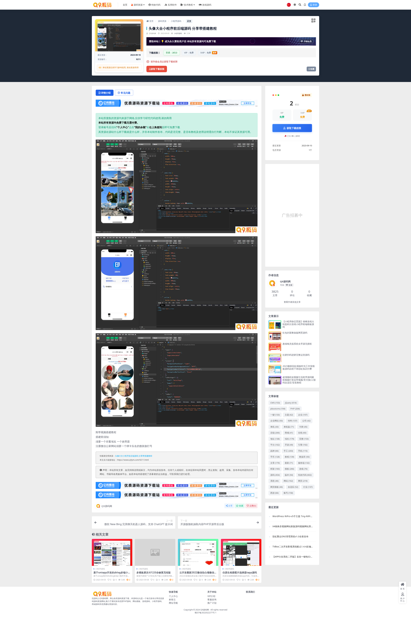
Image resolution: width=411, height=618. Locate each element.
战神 (274, 450)
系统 (274, 480)
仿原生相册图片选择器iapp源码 (240, 572)
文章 (275, 462)
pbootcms (277, 408)
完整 (304, 438)
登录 (315, 5)
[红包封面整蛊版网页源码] (274, 335)
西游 (274, 492)
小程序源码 (176, 21)
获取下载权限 (157, 69)
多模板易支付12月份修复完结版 (153, 572)
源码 (275, 474)
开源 (289, 444)
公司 (306, 420)
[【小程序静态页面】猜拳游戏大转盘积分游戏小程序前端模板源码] (274, 324)
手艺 (275, 456)
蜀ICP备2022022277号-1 (205, 612)
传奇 (292, 420)
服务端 (304, 462)
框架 (275, 468)
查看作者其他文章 (292, 302)
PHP (295, 408)
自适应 (293, 486)
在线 (302, 432)
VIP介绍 (211, 596)
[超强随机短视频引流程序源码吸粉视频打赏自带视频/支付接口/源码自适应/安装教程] (274, 380)
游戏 (303, 468)
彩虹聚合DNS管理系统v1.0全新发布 (290, 536)
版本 (289, 474)
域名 (289, 438)
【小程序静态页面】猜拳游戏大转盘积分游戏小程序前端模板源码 (298, 324)
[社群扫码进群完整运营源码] (274, 358)
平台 (275, 444)
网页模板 (276, 486)
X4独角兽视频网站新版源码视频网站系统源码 (292, 526)
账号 (288, 492)
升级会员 (308, 41)
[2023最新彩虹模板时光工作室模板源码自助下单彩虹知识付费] (274, 369)
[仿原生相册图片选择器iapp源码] (241, 552)
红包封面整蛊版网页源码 (295, 332)
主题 (289, 414)
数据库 (304, 456)
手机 (302, 450)
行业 (308, 486)
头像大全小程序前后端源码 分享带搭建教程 (133, 456)
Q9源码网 (106, 506)
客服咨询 (211, 599)
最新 (289, 462)
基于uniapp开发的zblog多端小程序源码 (111, 574)
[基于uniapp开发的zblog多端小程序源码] (112, 552)
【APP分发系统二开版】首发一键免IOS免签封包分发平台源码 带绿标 (292, 556)
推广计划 (211, 602)
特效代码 (305, 474)
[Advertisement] (292, 215)
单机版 (289, 426)
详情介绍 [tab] (106, 92)
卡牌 (303, 426)
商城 (289, 432)
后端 (275, 432)
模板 (289, 468)
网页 (302, 480)
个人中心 (173, 596)
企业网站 (276, 420)
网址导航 (173, 602)
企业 (302, 414)
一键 (275, 414)
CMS (275, 402)
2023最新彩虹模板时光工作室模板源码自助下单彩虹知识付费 (299, 367)
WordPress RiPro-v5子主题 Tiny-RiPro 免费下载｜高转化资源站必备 (292, 516)
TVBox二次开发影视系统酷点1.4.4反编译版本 (292, 546)
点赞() (252, 506)
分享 (230, 506)
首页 (151, 21)
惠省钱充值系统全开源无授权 (297, 343)
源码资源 (162, 21)
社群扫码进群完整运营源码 (296, 354)
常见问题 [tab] (125, 92)
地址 (275, 438)
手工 (288, 450)
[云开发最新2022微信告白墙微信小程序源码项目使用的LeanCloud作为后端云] (198, 552)
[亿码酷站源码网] (177, 104)
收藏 (312, 69)
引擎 (302, 444)
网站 (288, 480)
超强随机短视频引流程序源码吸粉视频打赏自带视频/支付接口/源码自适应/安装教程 (299, 380)
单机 (274, 426)
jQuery (291, 402)
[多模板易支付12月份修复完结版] (155, 552)
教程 (289, 456)
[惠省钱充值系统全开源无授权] (274, 347)
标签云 (172, 599)
